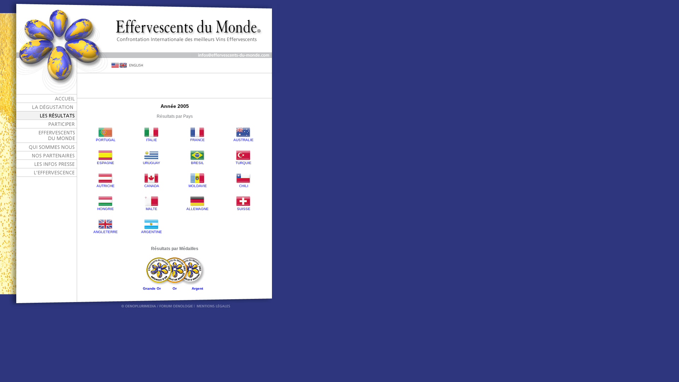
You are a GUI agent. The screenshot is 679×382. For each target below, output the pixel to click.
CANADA (151, 186)
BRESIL (197, 163)
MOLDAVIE (197, 186)
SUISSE (243, 209)
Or (175, 288)
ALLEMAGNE (197, 209)
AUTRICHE (106, 186)
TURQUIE (243, 163)
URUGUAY (151, 163)
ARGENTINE (151, 232)
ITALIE (151, 140)
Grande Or (152, 288)
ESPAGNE (105, 163)
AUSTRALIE (243, 140)
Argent (197, 288)
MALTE (151, 209)
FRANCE (197, 140)
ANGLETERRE (105, 232)
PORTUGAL (106, 140)
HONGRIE (105, 209)
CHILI (243, 186)
